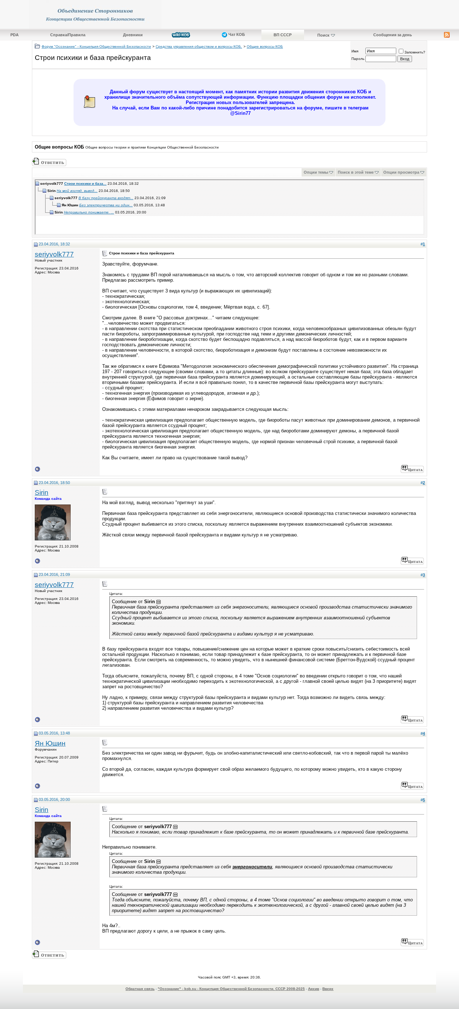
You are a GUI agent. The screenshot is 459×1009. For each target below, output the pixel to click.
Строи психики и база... (85, 184)
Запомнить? (414, 52)
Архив (313, 989)
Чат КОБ (236, 34)
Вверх (327, 989)
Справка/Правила (67, 35)
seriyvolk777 (54, 254)
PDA (14, 35)
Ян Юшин (50, 743)
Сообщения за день (392, 35)
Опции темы (316, 172)
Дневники (133, 35)
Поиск (323, 35)
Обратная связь (140, 989)
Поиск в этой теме (356, 172)
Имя (354, 51)
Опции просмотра (401, 172)
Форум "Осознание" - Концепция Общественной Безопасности (96, 46)
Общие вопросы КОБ (265, 46)
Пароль (357, 59)
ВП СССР (283, 35)
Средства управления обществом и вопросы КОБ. (199, 46)
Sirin (41, 492)
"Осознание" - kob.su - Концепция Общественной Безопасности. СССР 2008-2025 (231, 989)
